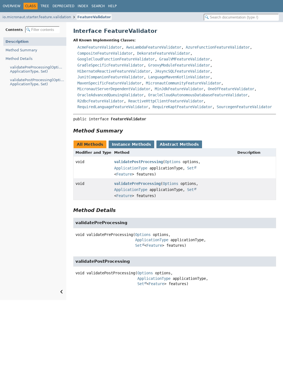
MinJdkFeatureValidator (179, 89)
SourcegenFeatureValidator (244, 107)
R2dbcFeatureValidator (100, 101)
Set (190, 168)
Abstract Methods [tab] (179, 144)
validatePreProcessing (137, 183)
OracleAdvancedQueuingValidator (110, 95)
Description (17, 41)
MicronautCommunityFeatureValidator (183, 83)
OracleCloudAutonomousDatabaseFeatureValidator (198, 95)
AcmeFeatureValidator (99, 47)
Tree (45, 6)
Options (172, 162)
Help (112, 6)
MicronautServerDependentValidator (113, 89)
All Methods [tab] (90, 144)
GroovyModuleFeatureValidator (179, 65)
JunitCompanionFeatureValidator (110, 77)
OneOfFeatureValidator (231, 89)
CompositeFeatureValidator (105, 53)
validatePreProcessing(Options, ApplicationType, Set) (38, 69)
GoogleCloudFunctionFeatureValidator (116, 59)
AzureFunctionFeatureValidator (218, 47)
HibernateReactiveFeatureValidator (113, 71)
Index (83, 6)
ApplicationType (130, 168)
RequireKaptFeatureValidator (182, 107)
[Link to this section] (127, 131)
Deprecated (63, 6)
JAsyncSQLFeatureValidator (182, 71)
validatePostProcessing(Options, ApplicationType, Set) (38, 82)
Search (98, 6)
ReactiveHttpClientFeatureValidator (165, 101)
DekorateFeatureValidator (163, 53)
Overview (11, 6)
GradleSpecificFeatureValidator (110, 65)
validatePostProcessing (138, 162)
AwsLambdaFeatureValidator (153, 47)
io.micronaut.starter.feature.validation (36, 17)
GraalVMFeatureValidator (184, 59)
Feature (124, 174)
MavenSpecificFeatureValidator (109, 83)
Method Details (19, 59)
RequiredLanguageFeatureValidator (112, 107)
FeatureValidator (94, 17)
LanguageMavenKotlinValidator (179, 77)
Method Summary (21, 50)
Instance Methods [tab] (131, 144)
